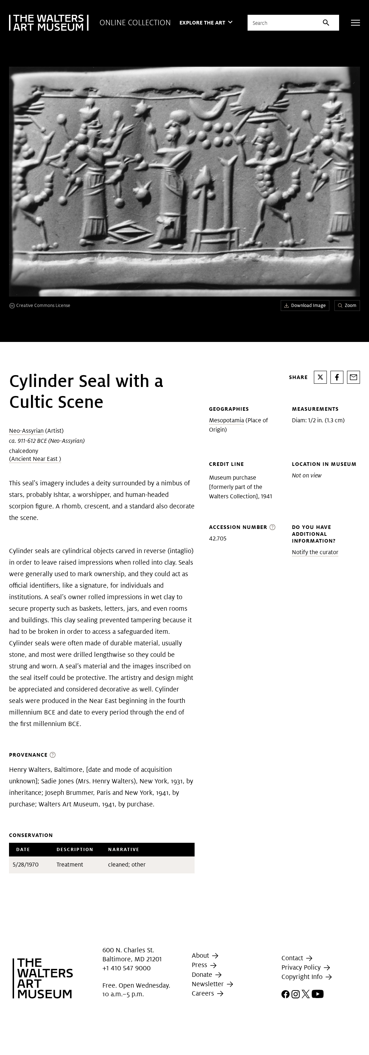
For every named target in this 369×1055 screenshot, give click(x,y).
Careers (204, 993)
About (201, 955)
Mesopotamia (226, 420)
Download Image (308, 305)
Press (200, 965)
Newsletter (209, 984)
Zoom (350, 305)
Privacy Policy (302, 967)
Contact (293, 958)
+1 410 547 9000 (126, 968)
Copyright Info (302, 976)
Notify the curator (315, 552)
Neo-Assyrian (26, 431)
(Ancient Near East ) (35, 459)
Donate (203, 974)
